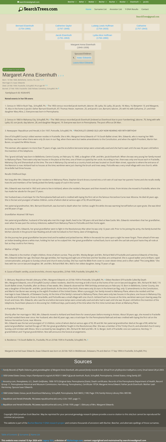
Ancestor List (116, 9)
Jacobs (146, 2)
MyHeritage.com (75, 440)
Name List (35, 434)
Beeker (91, 2)
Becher (102, 2)
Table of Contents (9, 434)
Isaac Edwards (84, 57)
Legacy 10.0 (48, 440)
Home (88, 9)
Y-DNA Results (131, 9)
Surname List (100, 9)
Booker (123, 2)
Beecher (71, 2)
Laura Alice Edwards (83, 62)
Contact (145, 9)
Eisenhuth (134, 2)
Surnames (24, 434)
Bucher (112, 2)
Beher (81, 2)
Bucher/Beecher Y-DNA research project (46, 423)
